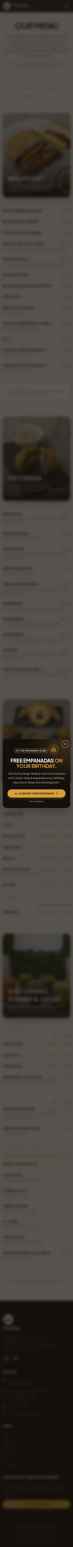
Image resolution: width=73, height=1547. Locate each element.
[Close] (65, 744)
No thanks (36, 801)
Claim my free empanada (34, 793)
